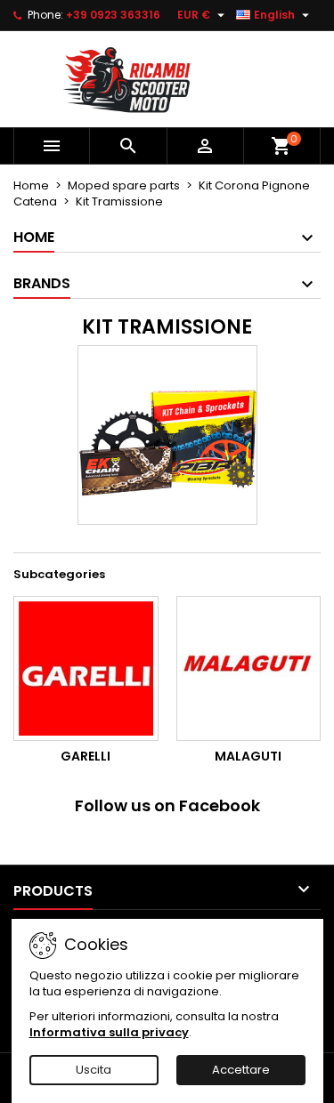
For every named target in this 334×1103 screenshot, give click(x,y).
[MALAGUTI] (249, 668)
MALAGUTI (248, 756)
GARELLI (85, 756)
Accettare (241, 1069)
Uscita (93, 1069)
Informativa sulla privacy (109, 1032)
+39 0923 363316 (113, 14)
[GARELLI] (86, 668)
